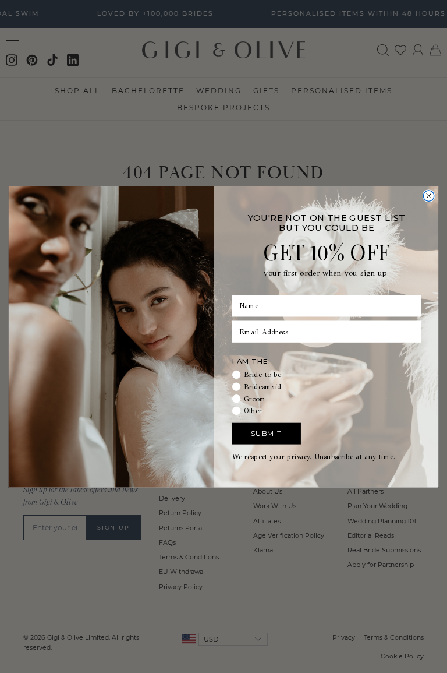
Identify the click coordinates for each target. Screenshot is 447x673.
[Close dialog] (428, 195)
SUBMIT (266, 433)
